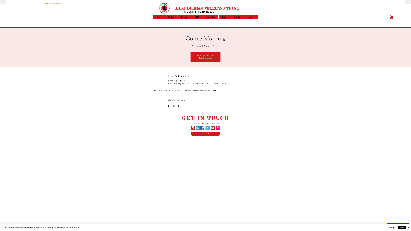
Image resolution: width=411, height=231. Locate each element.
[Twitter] (208, 128)
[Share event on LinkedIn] (179, 106)
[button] (391, 17)
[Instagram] (218, 128)
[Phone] (193, 128)
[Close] (408, 227)
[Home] (41, 3)
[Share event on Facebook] (169, 106)
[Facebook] (202, 128)
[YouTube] (213, 128)
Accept (401, 228)
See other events (205, 58)
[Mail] (198, 128)
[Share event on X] (174, 106)
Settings (392, 228)
